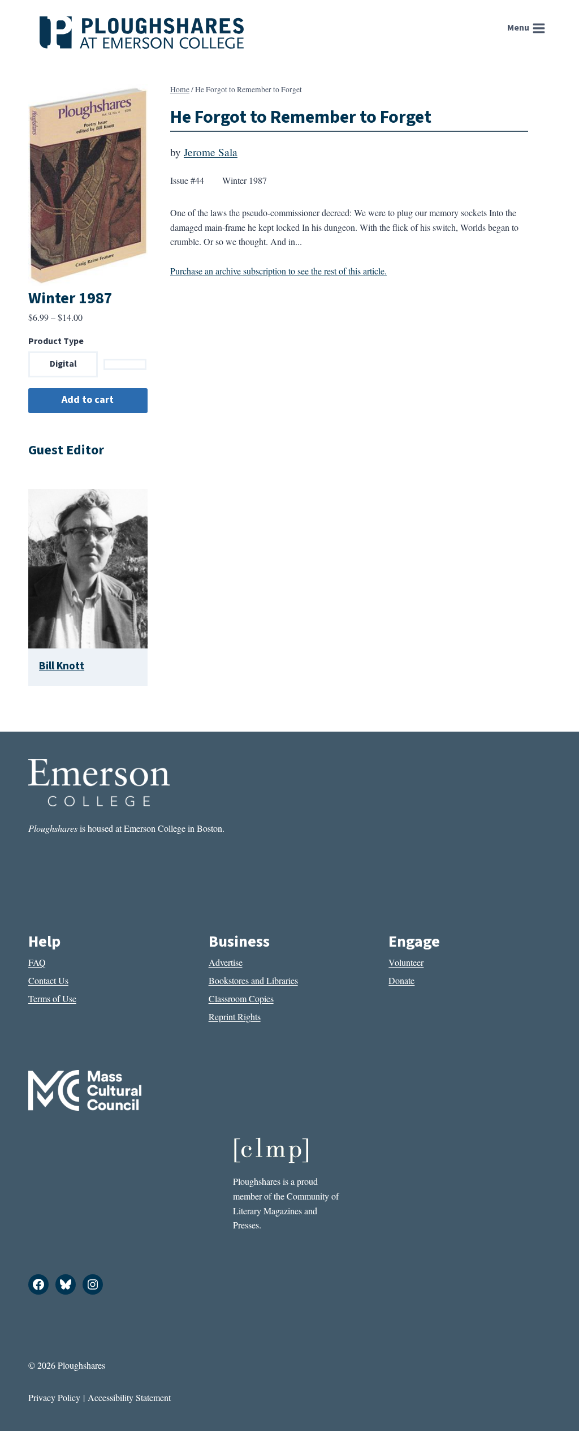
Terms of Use (52, 998)
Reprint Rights (235, 1016)
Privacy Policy (54, 1397)
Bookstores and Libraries (253, 980)
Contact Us (48, 980)
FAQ (37, 962)
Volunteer (406, 962)
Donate (401, 980)
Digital (63, 364)
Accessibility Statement (129, 1397)
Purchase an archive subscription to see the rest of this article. (278, 271)
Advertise (226, 962)
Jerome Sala (210, 152)
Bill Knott (61, 666)
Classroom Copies (241, 998)
